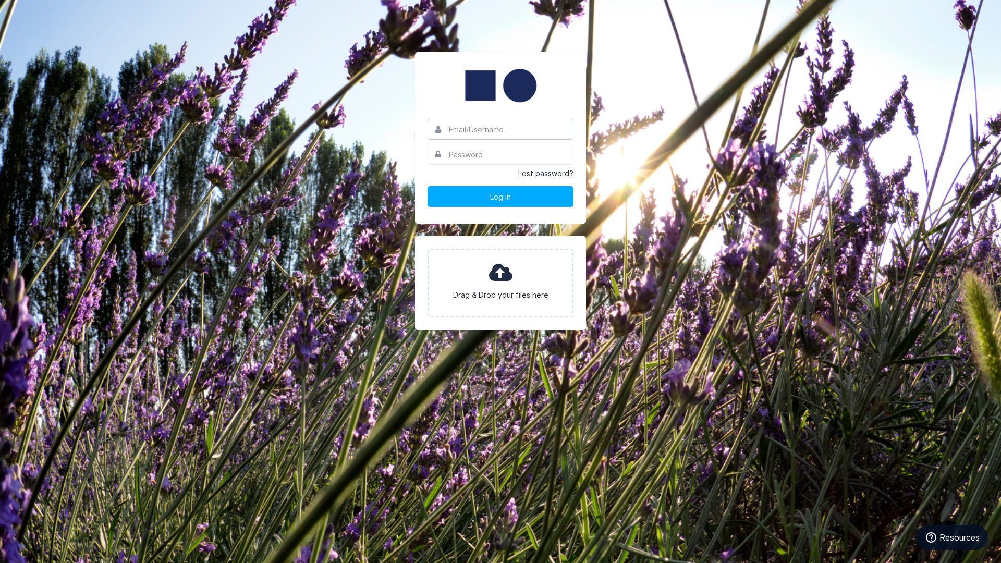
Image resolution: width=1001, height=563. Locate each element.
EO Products (500, 85)
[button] (500, 283)
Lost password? (545, 173)
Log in (500, 196)
